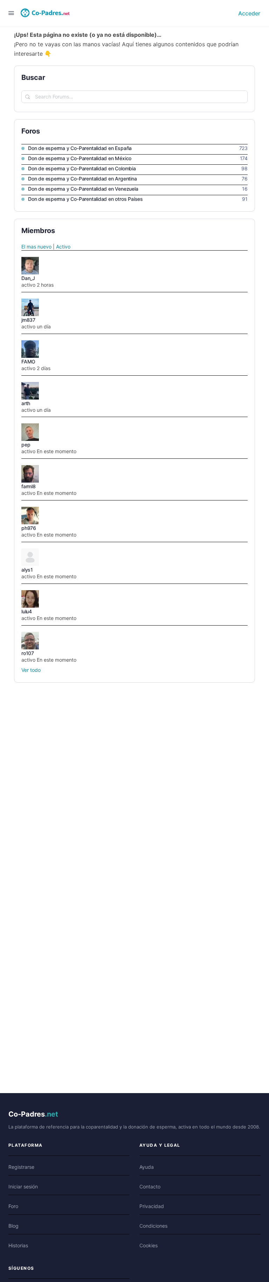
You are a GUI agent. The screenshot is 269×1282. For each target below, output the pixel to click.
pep (25, 445)
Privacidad (151, 1206)
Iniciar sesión (23, 1186)
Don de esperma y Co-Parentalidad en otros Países (85, 199)
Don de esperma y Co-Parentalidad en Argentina (82, 179)
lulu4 (26, 611)
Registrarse (21, 1167)
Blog (13, 1226)
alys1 (27, 570)
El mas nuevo (36, 247)
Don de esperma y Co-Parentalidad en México (79, 158)
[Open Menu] (11, 12)
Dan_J (28, 278)
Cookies (148, 1245)
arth (25, 403)
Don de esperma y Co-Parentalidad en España (80, 148)
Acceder (249, 13)
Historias (18, 1245)
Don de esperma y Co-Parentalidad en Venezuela (83, 189)
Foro (13, 1206)
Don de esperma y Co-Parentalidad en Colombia (82, 168)
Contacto (149, 1186)
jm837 (28, 320)
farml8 (28, 486)
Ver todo (31, 670)
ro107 (27, 653)
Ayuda (146, 1167)
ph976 (28, 528)
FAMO (28, 361)
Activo (63, 247)
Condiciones (153, 1226)
